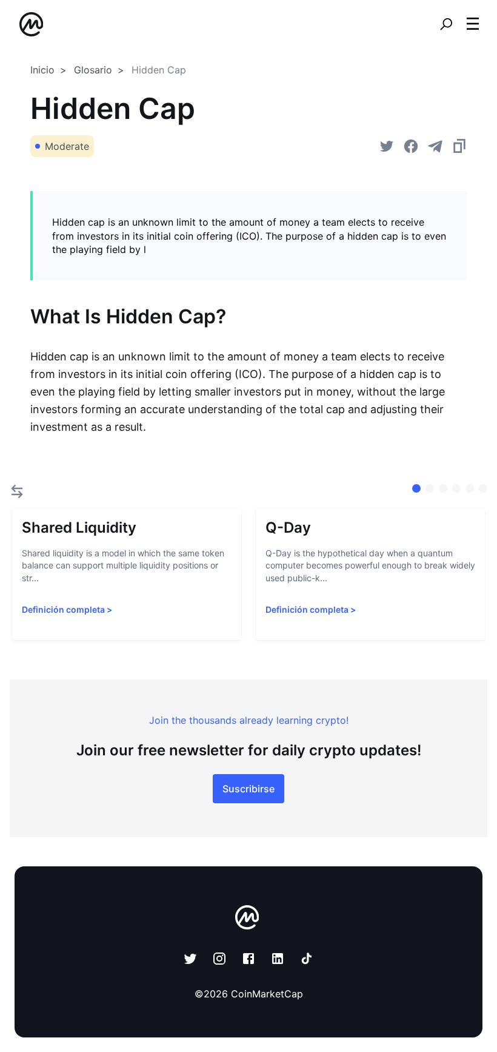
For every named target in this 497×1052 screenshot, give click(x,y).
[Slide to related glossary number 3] (456, 488)
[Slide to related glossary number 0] (416, 488)
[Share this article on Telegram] (435, 146)
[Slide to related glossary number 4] (469, 488)
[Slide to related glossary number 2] (443, 488)
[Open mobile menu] (472, 24)
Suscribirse (248, 789)
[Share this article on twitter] (386, 146)
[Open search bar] (446, 24)
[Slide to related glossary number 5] (483, 488)
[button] (472, 23)
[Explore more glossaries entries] (17, 491)
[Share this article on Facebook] (411, 146)
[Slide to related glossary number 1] (429, 488)
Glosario (93, 70)
